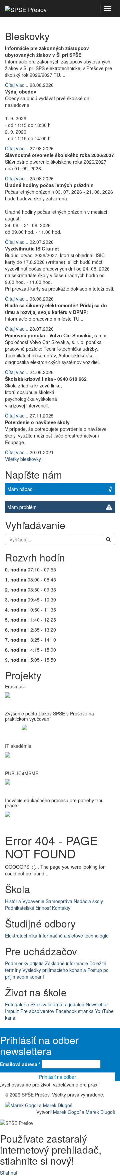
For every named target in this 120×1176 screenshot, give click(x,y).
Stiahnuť (8, 1172)
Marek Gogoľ (66, 1112)
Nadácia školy (88, 901)
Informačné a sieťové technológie (74, 935)
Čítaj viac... (16, 84)
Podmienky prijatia (24, 963)
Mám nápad (20, 489)
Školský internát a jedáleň (57, 1004)
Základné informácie (66, 963)
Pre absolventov (37, 1011)
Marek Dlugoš (100, 1112)
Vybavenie (33, 901)
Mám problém (22, 507)
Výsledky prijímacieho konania (54, 970)
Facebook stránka (75, 1011)
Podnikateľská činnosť (28, 907)
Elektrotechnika (21, 935)
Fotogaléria (17, 1004)
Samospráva (59, 901)
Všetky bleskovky (23, 459)
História (13, 901)
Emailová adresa (20, 1064)
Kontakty (61, 907)
